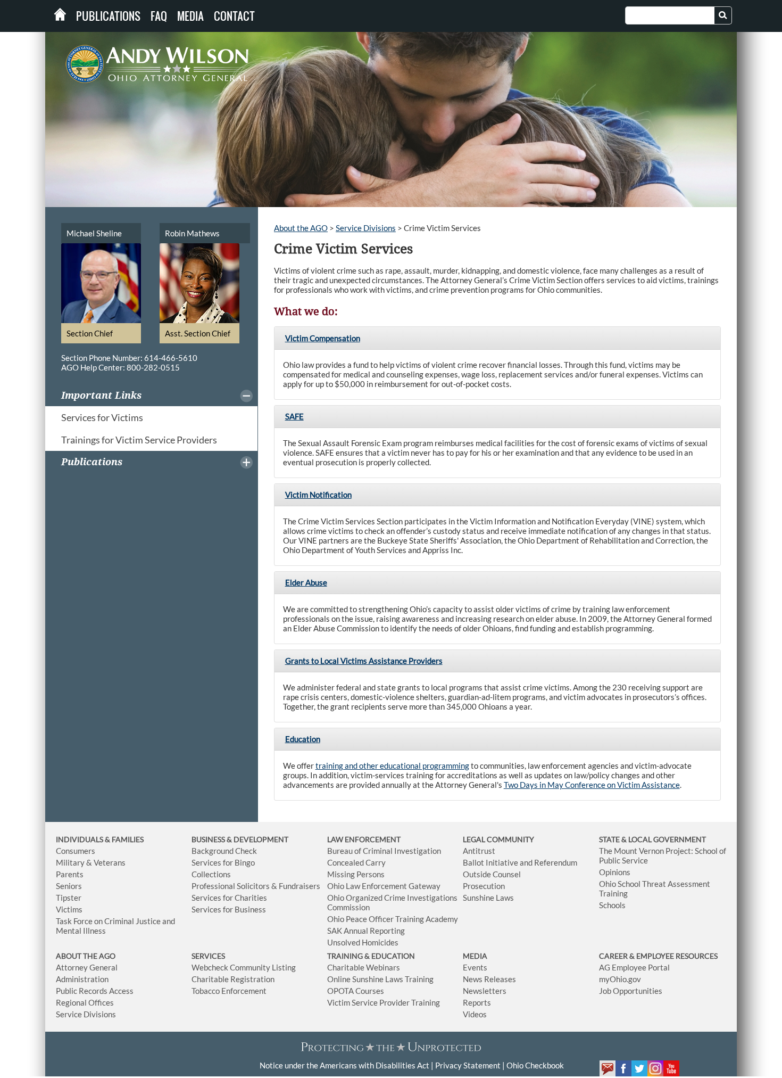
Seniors (69, 886)
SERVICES (208, 955)
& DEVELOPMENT (257, 839)
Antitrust (479, 850)
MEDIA (475, 955)
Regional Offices (85, 1002)
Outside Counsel (492, 874)
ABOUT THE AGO (85, 955)
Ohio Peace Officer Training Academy (392, 919)
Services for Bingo (223, 862)
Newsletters (484, 990)
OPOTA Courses (355, 990)
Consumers (75, 850)
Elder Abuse (306, 582)
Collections (211, 874)
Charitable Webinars (363, 967)
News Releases (489, 979)
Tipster (68, 897)
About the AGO (301, 228)
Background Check (224, 850)
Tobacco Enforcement (229, 990)
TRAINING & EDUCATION (371, 955)
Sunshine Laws (488, 897)
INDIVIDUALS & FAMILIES (100, 839)
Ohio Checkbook (535, 1065)
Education (302, 739)
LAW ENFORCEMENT (364, 839)
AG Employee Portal (634, 967)
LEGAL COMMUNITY (498, 839)
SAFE (294, 416)
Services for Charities (229, 897)
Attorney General (87, 967)
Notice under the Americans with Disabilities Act (344, 1065)
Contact (234, 16)
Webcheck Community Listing (244, 967)
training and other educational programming (392, 765)
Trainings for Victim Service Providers (139, 440)
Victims (69, 909)
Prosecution (484, 886)
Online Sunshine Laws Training (380, 979)
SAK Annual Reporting (366, 930)
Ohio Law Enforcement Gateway (383, 886)
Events (475, 967)
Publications (108, 16)
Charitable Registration (233, 979)
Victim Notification (318, 494)
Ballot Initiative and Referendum (520, 862)
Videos (475, 1014)
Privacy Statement (468, 1065)
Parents (70, 874)
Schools (612, 905)
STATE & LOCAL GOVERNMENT (652, 839)
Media (190, 16)
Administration (82, 979)
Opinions (614, 872)
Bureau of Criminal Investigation (384, 850)
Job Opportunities (630, 990)
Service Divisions (366, 228)
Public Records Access (95, 990)
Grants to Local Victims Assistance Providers (364, 660)
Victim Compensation (322, 338)
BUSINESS (209, 839)
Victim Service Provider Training (383, 1002)
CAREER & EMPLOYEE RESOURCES (658, 955)
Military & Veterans (91, 862)
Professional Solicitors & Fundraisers (256, 886)
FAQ (159, 16)
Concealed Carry (356, 862)
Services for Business (229, 909)
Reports (477, 1002)
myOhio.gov (620, 979)
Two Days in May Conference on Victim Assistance (592, 784)
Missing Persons (356, 874)
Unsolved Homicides (362, 942)
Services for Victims (102, 417)
